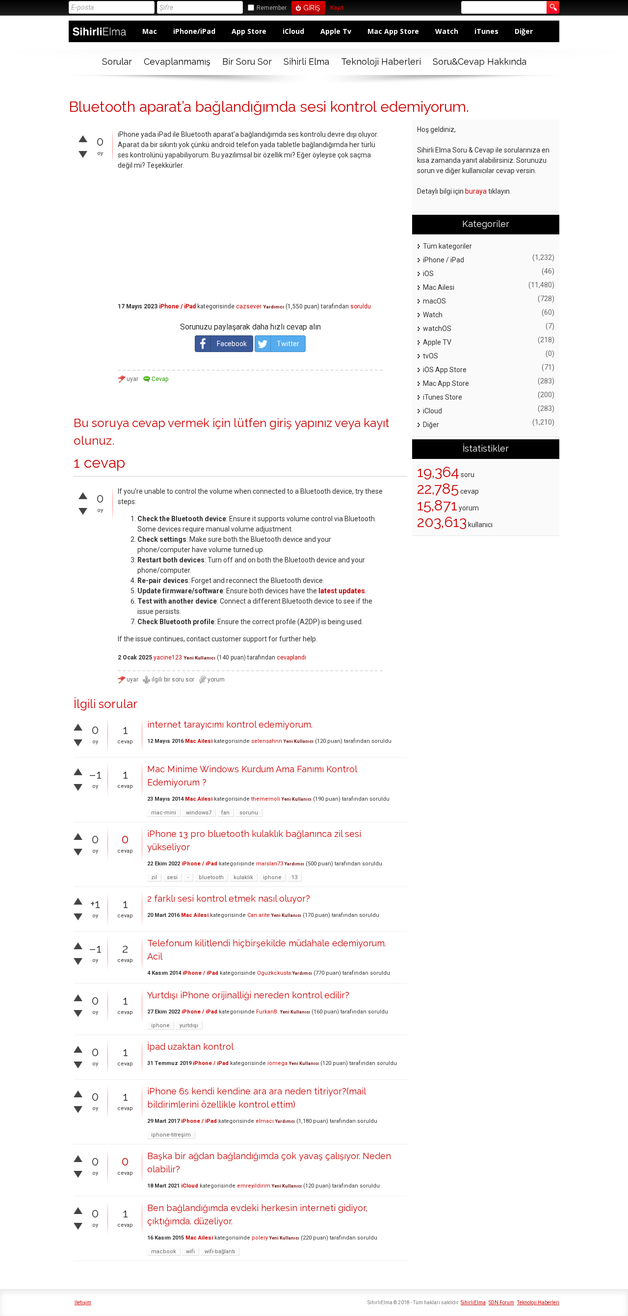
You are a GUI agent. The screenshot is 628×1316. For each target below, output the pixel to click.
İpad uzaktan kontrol (190, 1046)
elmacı (265, 1121)
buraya (476, 191)
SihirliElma (473, 1302)
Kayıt (336, 8)
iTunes (486, 31)
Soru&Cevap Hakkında (479, 61)
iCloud (293, 31)
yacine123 (168, 657)
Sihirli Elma (306, 61)
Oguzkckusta (274, 973)
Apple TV (437, 342)
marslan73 (269, 863)
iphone (272, 877)
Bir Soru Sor (247, 61)
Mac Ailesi (198, 741)
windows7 (198, 813)
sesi (172, 877)
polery (260, 1238)
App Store (249, 31)
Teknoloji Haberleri (381, 61)
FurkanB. (267, 1012)
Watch (446, 31)
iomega (277, 1063)
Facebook (232, 344)
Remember (272, 7)
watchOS (437, 328)
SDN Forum (501, 1302)
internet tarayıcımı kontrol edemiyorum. (230, 724)
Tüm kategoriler (447, 246)
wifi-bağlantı (220, 1251)
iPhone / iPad (177, 306)
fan (225, 813)
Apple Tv (335, 31)
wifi (190, 1251)
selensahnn (266, 741)
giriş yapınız (300, 423)
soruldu (360, 306)
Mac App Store (393, 31)
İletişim (83, 1302)
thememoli (265, 799)
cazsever (249, 306)
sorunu (248, 813)
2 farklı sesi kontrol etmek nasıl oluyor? (228, 898)
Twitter (288, 344)
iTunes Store (442, 397)
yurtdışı (189, 1025)
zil (154, 877)
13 (294, 877)
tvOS (430, 356)
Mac (149, 31)
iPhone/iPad (194, 31)
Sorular (117, 61)
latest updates (341, 591)
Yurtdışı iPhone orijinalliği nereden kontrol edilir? (248, 995)
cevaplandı (291, 657)
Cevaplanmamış (177, 61)
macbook (163, 1251)
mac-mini (163, 813)
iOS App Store (445, 370)
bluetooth (211, 877)
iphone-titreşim (171, 1135)
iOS (428, 274)
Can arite (258, 915)
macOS (434, 301)
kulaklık (243, 877)
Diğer (524, 31)
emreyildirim (253, 1186)
